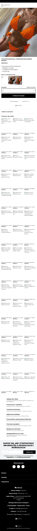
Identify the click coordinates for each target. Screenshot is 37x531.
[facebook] (1, 1)
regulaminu (10, 457)
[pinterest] (4, 1)
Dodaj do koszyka (18, 96)
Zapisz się (29, 452)
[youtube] (6, 1)
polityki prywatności (23, 457)
